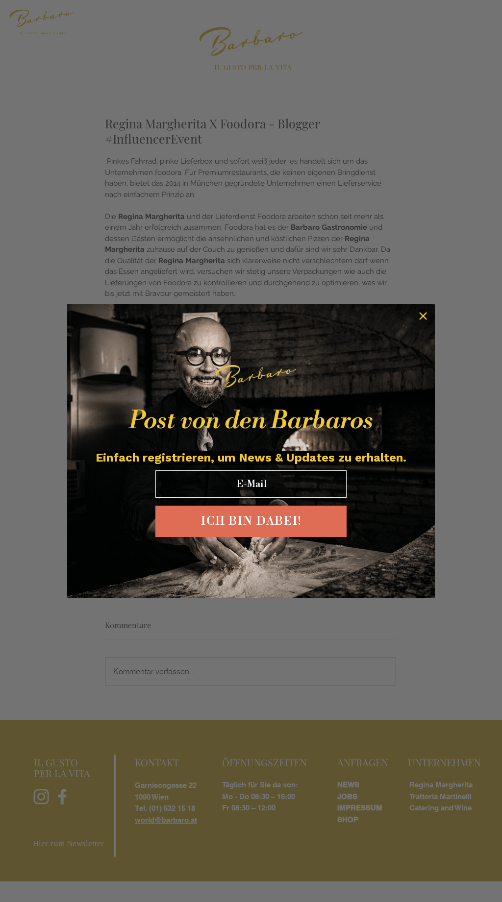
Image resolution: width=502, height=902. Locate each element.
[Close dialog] (423, 316)
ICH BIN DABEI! (251, 521)
